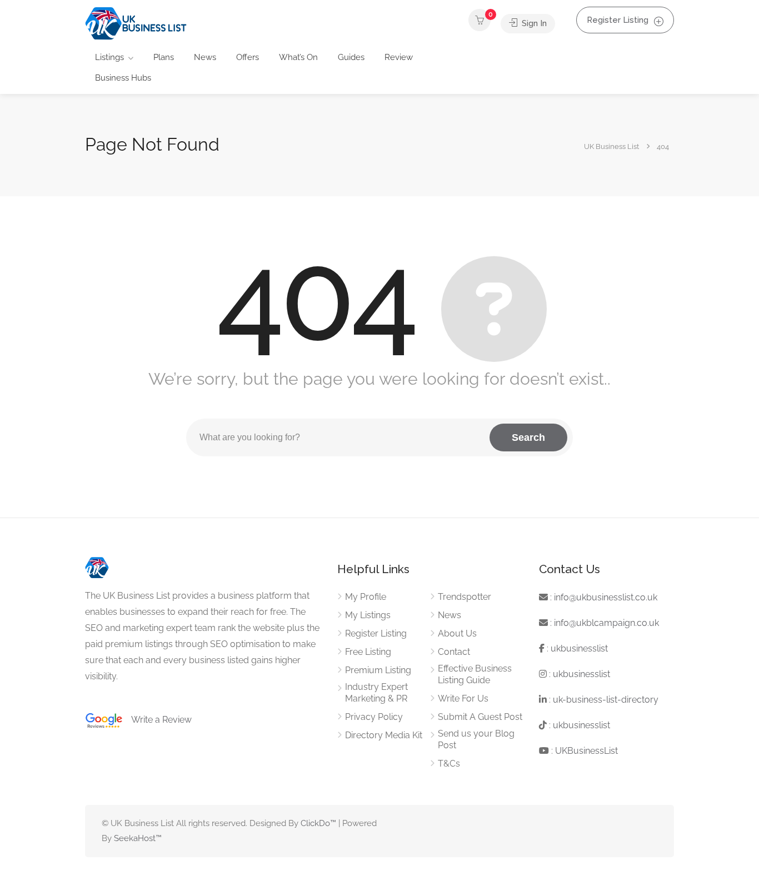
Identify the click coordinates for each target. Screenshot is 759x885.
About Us (457, 633)
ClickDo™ (318, 823)
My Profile (365, 596)
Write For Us (463, 698)
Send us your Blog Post (476, 739)
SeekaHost (135, 838)
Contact (454, 652)
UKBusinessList (586, 750)
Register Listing (617, 20)
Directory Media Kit (383, 735)
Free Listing (368, 652)
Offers (247, 57)
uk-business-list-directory (605, 699)
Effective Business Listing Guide (475, 674)
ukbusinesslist (579, 648)
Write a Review (157, 719)
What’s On (298, 57)
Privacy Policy (374, 717)
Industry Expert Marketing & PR (376, 693)
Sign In (533, 23)
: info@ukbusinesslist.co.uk (602, 597)
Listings (109, 57)
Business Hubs (123, 78)
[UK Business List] (136, 23)
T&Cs (449, 763)
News (205, 57)
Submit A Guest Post (480, 717)
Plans (163, 57)
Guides (351, 57)
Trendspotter (464, 596)
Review (399, 57)
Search (528, 437)
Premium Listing (378, 670)
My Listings (368, 615)
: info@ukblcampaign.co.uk (603, 623)
